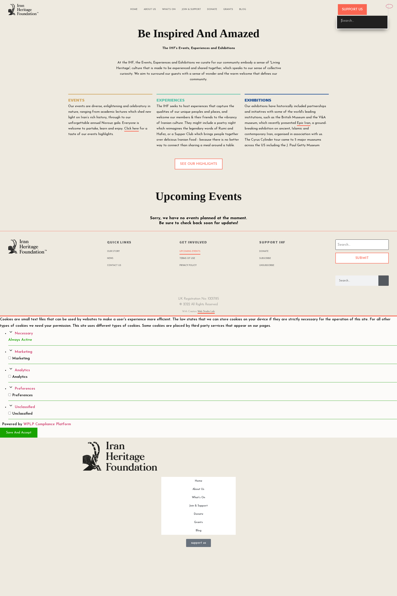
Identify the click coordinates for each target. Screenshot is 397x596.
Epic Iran (303, 123)
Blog (242, 9)
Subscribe (265, 258)
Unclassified (25, 407)
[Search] (383, 280)
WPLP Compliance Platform (47, 424)
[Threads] (46, 263)
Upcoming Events (189, 251)
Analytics (22, 370)
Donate (212, 9)
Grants (228, 9)
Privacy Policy (188, 265)
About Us (150, 9)
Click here (131, 128)
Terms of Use (187, 258)
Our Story (113, 251)
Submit (362, 258)
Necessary (24, 333)
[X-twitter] (39, 263)
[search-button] (378, 9)
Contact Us (114, 265)
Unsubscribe (266, 265)
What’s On (169, 9)
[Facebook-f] (11, 263)
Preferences (25, 389)
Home (134, 9)
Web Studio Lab (206, 311)
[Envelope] (18, 263)
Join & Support (191, 9)
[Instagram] (32, 263)
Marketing (23, 352)
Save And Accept (18, 432)
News (110, 258)
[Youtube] (25, 263)
